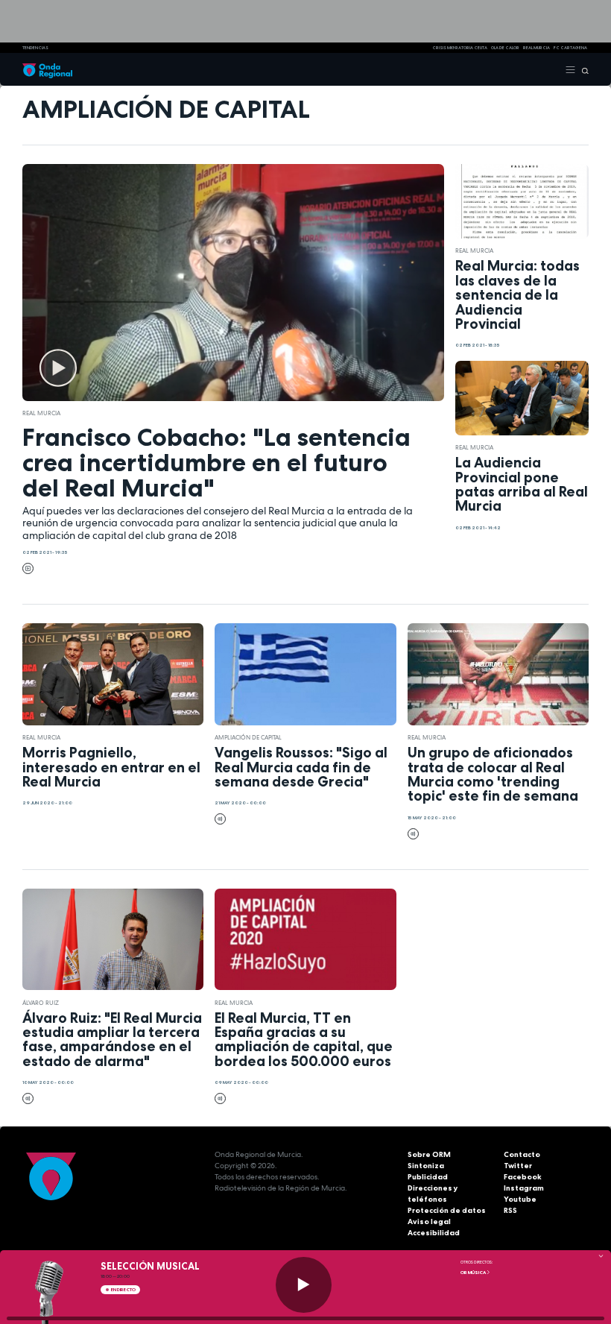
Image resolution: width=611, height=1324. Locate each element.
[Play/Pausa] (304, 1285)
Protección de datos (447, 1210)
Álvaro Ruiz (40, 1002)
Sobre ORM (429, 1154)
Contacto (522, 1154)
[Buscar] (582, 69)
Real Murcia (536, 48)
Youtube (520, 1199)
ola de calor (505, 48)
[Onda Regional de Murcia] (47, 69)
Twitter (518, 1165)
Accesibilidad (434, 1233)
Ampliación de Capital (248, 737)
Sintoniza (426, 1165)
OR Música (473, 1273)
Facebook (523, 1177)
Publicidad (428, 1177)
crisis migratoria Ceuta (459, 48)
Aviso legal (429, 1221)
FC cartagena (570, 48)
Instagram (524, 1188)
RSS (510, 1210)
